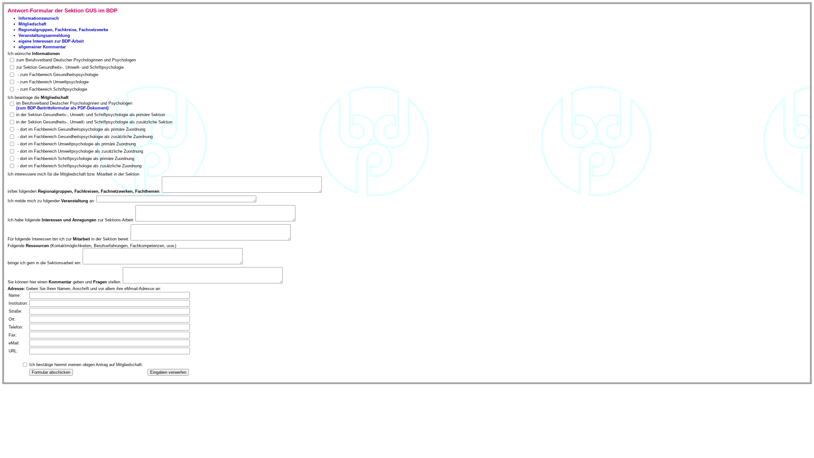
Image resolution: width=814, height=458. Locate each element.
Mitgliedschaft (32, 24)
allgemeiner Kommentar (42, 47)
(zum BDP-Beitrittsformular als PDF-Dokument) (62, 108)
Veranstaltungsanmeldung (44, 35)
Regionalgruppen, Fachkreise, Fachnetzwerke (63, 29)
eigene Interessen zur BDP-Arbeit (51, 41)
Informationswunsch (38, 18)
